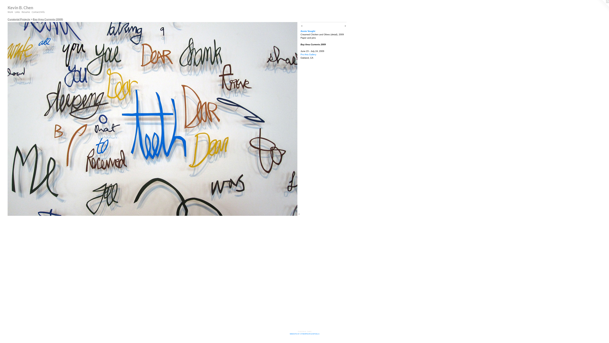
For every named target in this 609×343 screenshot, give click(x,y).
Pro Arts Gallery (308, 54)
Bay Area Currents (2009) (48, 19)
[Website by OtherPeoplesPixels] (602, 6)
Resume (26, 11)
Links (17, 11)
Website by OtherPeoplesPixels (304, 334)
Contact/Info (38, 11)
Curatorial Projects (19, 19)
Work (10, 11)
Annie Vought (308, 31)
